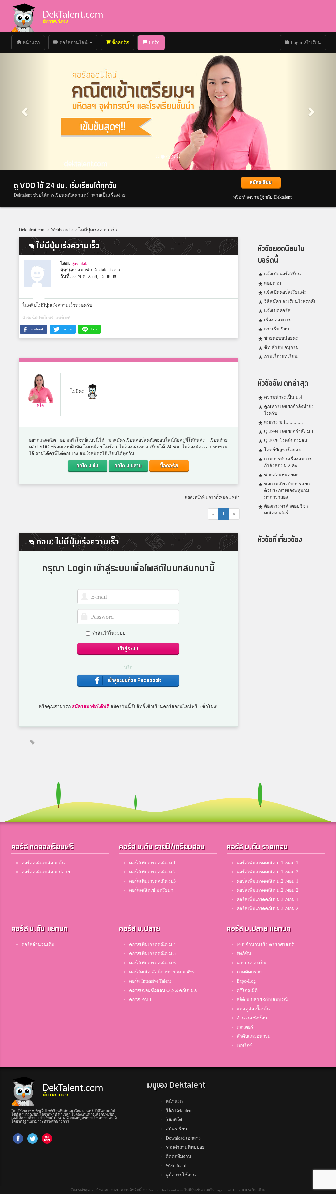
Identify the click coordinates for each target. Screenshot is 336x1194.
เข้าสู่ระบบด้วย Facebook (133, 680)
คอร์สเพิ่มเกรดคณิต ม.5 (152, 953)
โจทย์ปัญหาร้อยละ (282, 449)
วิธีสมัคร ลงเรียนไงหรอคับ (290, 301)
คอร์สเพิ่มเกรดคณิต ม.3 (152, 881)
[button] (25, 111)
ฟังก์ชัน (244, 953)
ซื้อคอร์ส (120, 42)
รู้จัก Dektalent (179, 1110)
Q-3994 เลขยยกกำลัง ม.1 (289, 431)
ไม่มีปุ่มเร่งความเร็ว (98, 229)
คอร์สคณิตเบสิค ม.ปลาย (45, 871)
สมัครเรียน (261, 182)
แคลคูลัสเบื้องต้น (253, 1008)
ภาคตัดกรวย (249, 972)
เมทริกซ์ (245, 1045)
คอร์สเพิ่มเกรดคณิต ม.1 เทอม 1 (267, 862)
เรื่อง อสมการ (277, 319)
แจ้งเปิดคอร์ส (277, 310)
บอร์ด (153, 42)
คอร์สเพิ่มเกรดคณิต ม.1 (152, 862)
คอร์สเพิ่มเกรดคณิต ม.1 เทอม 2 (267, 871)
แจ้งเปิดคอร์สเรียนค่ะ (285, 292)
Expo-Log (246, 981)
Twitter (67, 329)
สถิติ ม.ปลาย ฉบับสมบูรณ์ (262, 999)
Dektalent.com (32, 229)
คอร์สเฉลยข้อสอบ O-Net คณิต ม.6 (163, 990)
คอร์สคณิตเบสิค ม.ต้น (43, 862)
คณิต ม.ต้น (87, 465)
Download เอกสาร (183, 1138)
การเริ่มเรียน (276, 329)
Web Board (176, 1165)
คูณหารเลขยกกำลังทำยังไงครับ (289, 410)
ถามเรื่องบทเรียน (281, 356)
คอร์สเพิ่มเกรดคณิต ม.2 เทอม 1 (267, 881)
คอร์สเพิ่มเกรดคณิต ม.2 (152, 871)
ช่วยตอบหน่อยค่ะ (281, 338)
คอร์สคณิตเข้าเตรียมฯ (151, 890)
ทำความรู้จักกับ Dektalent (267, 197)
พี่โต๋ (40, 405)
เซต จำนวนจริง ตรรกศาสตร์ (265, 944)
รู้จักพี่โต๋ (174, 1119)
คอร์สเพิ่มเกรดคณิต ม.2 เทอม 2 (267, 890)
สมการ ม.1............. (283, 422)
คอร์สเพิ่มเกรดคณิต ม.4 (152, 944)
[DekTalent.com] (23, 16)
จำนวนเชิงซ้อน (252, 1017)
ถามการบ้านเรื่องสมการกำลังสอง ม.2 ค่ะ (288, 462)
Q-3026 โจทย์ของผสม (285, 440)
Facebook (36, 329)
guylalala (80, 263)
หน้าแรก (33, 42)
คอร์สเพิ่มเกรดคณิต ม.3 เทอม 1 (267, 899)
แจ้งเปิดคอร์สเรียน (282, 273)
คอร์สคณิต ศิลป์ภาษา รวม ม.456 (161, 972)
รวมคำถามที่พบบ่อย (185, 1147)
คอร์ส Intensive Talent (150, 981)
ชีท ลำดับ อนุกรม (281, 347)
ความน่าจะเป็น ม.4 (283, 397)
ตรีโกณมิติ (247, 990)
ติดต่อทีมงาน (178, 1156)
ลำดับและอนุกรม (254, 1036)
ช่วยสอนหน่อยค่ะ (281, 474)
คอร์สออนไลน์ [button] (73, 42)
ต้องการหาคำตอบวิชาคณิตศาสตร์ (286, 509)
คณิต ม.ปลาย (128, 465)
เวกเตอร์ (245, 1027)
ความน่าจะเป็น (252, 962)
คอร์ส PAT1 (140, 999)
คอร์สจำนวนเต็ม (37, 944)
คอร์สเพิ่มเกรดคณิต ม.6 (152, 962)
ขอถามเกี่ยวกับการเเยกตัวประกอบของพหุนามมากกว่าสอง (287, 490)
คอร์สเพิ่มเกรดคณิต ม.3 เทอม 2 (267, 908)
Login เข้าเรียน (305, 42)
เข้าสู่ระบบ (128, 648)
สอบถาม (272, 283)
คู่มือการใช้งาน (181, 1174)
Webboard (60, 229)
